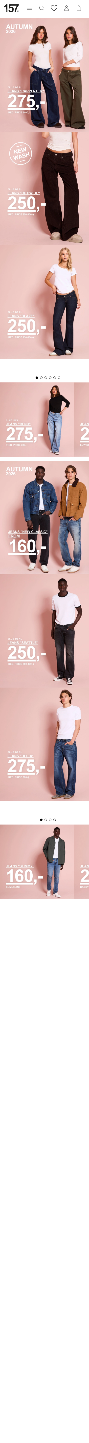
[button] (29, 8)
